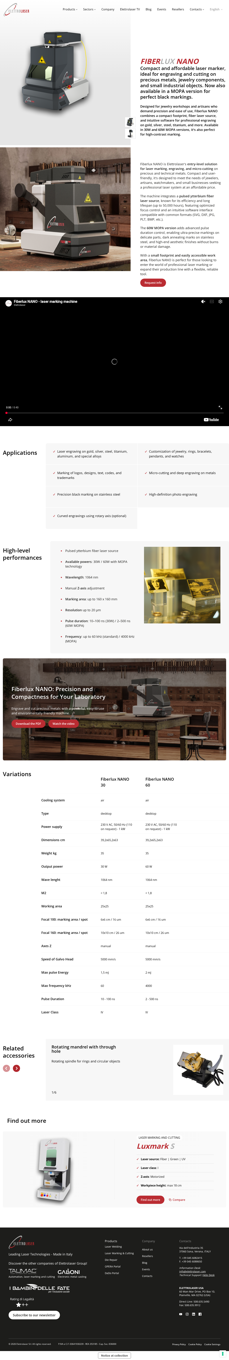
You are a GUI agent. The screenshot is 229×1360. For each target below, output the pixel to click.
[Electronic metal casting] (69, 1271)
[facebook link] (200, 1314)
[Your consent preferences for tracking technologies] (222, 1353)
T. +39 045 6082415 (190, 1258)
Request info (153, 283)
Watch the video (64, 724)
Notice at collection (114, 1355)
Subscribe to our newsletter (34, 1315)
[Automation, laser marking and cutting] (23, 1271)
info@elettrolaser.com (192, 1271)
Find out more (150, 1200)
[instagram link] (187, 1314)
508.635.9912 (192, 1305)
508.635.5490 (201, 1301)
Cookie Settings (212, 1344)
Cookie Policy (195, 1344)
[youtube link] (180, 1314)
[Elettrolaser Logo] (16, 9)
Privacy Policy (179, 1344)
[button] (6, 1068)
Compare (179, 1200)
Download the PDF (28, 724)
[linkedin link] (193, 1314)
